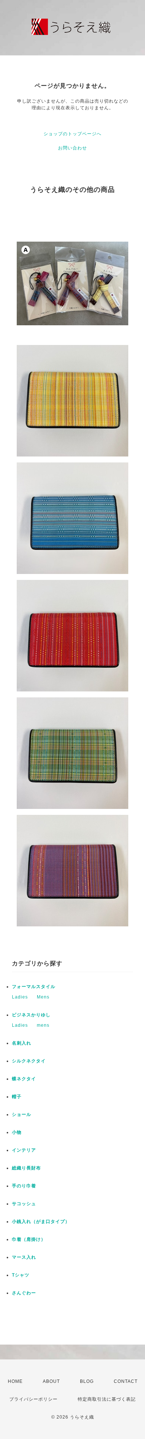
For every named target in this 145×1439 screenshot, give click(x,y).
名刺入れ (21, 1043)
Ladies (20, 997)
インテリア (24, 1150)
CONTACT (126, 1381)
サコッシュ (24, 1203)
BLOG (87, 1381)
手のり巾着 (24, 1185)
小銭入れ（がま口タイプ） (41, 1221)
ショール (21, 1114)
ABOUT (51, 1381)
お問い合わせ (72, 148)
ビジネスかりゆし (31, 1014)
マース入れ (24, 1257)
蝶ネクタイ (24, 1078)
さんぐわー (24, 1293)
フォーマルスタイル (33, 986)
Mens (43, 997)
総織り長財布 (26, 1168)
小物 (17, 1132)
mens (43, 1025)
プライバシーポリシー (33, 1399)
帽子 (17, 1096)
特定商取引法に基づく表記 (107, 1399)
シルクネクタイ (29, 1061)
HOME (15, 1381)
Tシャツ (20, 1275)
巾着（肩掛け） (29, 1239)
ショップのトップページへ (73, 133)
